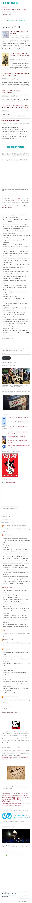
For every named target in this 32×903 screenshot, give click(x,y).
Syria (29, 803)
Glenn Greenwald (14, 795)
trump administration (9, 805)
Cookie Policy (5, 896)
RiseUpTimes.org (20, 198)
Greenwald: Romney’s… (14, 432)
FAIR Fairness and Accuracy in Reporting (14, 525)
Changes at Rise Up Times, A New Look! (13, 317)
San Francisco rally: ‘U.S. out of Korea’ (12, 601)
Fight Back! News (8, 587)
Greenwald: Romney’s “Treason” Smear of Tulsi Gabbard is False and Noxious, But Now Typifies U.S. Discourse (15, 287)
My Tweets (4, 708)
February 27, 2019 (5, 78)
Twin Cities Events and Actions (9, 12)
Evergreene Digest (8, 639)
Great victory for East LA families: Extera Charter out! (16, 599)
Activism (28, 57)
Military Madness (13, 59)
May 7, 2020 (12, 35)
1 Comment (17, 111)
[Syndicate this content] (2, 525)
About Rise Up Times (6, 14)
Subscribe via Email (7, 346)
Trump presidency (5, 96)
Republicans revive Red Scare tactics (12, 693)
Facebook (12, 200)
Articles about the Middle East (15, 793)
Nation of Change (8, 535)
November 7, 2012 (5, 123)
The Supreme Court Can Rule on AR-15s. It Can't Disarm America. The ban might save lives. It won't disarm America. (15, 684)
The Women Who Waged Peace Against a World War (20, 54)
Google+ (4, 207)
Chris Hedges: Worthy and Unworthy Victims (14, 312)
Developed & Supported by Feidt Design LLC (10, 712)
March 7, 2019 (13, 57)
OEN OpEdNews (7, 649)
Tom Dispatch (6, 630)
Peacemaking (19, 59)
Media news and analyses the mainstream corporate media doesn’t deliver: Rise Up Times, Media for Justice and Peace (16, 260)
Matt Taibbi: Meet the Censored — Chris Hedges (15, 224)
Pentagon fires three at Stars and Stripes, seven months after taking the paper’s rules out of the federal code (16, 540)
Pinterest (25, 205)
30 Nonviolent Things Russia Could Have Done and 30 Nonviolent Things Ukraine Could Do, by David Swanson (16, 267)
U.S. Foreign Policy (13, 96)
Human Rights (23, 123)
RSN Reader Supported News (10, 696)
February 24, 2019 (5, 95)
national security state (16, 801)
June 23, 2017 (4, 110)
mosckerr (10, 417)
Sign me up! (6, 358)
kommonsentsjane (13, 436)
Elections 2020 (5, 7)
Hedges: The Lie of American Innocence (13, 244)
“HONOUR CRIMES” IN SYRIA (11, 121)
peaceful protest (24, 803)
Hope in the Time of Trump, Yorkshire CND (11, 91)
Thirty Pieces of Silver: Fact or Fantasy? (12, 656)
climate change (25, 110)
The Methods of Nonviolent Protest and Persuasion (15, 255)
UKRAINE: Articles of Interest (10, 328)
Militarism (27, 37)
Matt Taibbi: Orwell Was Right (10, 296)
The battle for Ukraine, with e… (22, 417)
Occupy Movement (6, 803)
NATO (23, 801)
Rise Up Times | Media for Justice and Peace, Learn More (15, 9)
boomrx (10, 440)
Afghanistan (5, 793)
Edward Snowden (6, 795)
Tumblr (10, 207)
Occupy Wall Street (16, 803)
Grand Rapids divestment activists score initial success (16, 608)
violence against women (12, 79)
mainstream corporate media (14, 797)
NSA (25, 801)
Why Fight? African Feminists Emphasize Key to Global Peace (16, 74)
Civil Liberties (24, 793)
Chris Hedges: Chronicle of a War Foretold (13, 314)
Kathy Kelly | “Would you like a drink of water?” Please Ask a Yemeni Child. (15, 106)
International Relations (20, 37)
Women (24, 59)
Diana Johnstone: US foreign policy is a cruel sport (15, 330)
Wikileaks (18, 805)
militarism (9, 799)
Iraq (26, 795)
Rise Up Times (9, 3)
